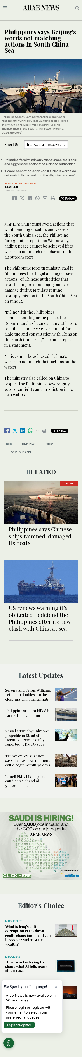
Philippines (28, 444)
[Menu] (5, 7)
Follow (69, 198)
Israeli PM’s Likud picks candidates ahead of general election (25, 781)
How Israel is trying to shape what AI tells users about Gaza (26, 966)
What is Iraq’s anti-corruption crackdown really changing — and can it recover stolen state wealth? (28, 935)
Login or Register (19, 1025)
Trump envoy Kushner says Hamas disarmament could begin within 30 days (27, 760)
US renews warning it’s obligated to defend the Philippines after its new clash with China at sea (40, 618)
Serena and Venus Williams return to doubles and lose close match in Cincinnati (28, 694)
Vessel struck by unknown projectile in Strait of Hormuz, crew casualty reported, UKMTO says (27, 737)
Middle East (13, 921)
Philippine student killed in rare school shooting (28, 712)
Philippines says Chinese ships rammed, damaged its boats (40, 536)
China (49, 444)
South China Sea (21, 452)
